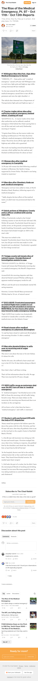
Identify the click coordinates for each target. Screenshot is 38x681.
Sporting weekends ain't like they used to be (14, 632)
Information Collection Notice (20, 508)
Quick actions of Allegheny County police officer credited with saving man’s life (18, 212)
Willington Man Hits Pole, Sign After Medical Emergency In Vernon (18, 75)
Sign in (34, 2)
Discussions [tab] (15, 593)
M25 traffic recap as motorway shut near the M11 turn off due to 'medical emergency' (18, 387)
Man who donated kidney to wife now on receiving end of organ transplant (17, 348)
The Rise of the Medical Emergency (10, 600)
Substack (10, 677)
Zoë (7, 563)
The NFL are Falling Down (11, 612)
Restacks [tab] (13, 536)
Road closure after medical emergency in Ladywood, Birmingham (18, 328)
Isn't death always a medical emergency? (14, 603)
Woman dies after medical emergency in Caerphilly (14, 162)
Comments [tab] (6, 536)
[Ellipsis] (35, 553)
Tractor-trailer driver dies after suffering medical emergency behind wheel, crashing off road (17, 113)
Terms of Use (27, 506)
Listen (34, 25)
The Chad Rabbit (10, 24)
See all (5, 642)
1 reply (10, 576)
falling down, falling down (9, 615)
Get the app (28, 672)
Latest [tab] (8, 593)
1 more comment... (7, 584)
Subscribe (27, 2)
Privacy (21, 666)
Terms (26, 666)
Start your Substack (14, 672)
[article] (19, 603)
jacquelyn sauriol (11, 553)
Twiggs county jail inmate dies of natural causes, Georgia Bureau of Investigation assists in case (17, 258)
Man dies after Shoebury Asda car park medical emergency (17, 183)
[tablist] (9, 536)
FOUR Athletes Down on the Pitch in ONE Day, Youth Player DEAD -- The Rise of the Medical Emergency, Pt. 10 (14, 626)
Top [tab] (4, 593)
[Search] (35, 593)
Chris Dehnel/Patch (22, 68)
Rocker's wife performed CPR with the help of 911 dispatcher (18, 419)
